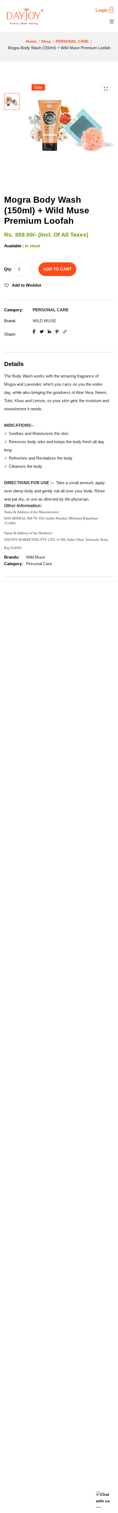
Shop (46, 41)
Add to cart (57, 269)
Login (102, 10)
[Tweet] (41, 332)
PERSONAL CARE (72, 41)
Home (31, 41)
